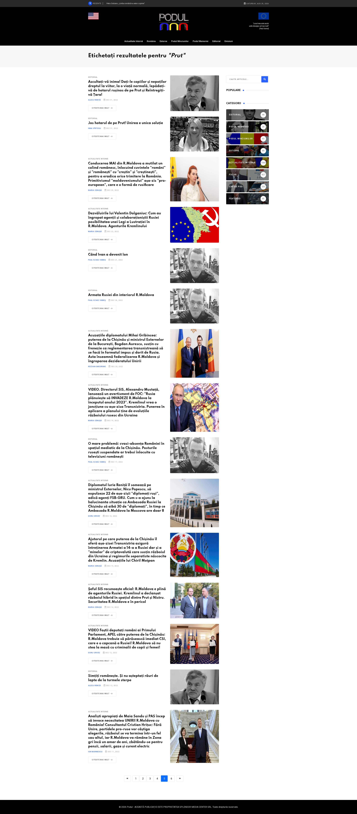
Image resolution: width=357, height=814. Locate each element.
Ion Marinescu (95, 752)
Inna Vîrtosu (94, 128)
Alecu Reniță (94, 100)
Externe (163, 41)
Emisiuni (229, 41)
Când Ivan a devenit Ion (108, 254)
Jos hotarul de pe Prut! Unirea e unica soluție (125, 123)
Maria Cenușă (95, 190)
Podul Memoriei (200, 41)
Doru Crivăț (94, 516)
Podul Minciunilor (180, 41)
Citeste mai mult (100, 108)
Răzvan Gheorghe (97, 366)
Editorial (216, 41)
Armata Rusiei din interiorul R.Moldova (121, 295)
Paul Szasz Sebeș (97, 260)
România (151, 41)
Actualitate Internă (133, 41)
